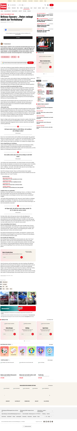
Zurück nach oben (27, 426)
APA (3, 286)
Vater (3, 288)
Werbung (44, 413)
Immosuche (30, 416)
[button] (51, 44)
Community (24, 416)
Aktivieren (30, 62)
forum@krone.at (28, 316)
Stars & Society (3, 22)
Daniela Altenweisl (8, 43)
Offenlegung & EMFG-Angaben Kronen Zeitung (27, 411)
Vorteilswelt (9, 416)
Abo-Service (4, 416)
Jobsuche (34, 416)
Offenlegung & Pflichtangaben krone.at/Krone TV (10, 411)
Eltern (11, 288)
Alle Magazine (50, 385)
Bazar (38, 416)
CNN (6, 286)
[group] (4, 298)
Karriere (48, 413)
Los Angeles (4, 284)
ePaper (14, 416)
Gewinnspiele (18, 416)
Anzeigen (18, 37)
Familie (7, 288)
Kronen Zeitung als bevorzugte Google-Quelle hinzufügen (18, 62)
